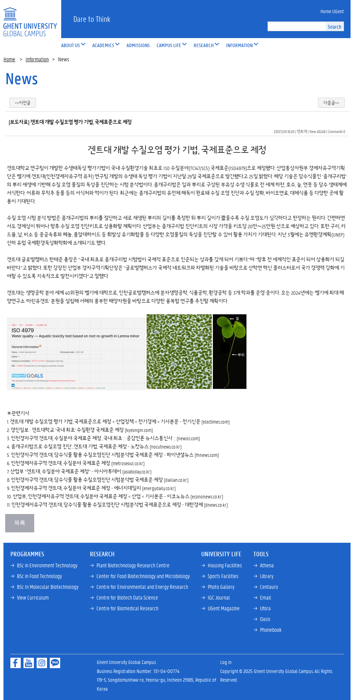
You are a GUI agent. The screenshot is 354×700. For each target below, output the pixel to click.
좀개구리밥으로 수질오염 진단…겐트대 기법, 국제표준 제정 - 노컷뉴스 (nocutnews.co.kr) (96, 446)
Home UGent (332, 11)
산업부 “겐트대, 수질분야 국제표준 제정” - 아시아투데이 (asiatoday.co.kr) (80, 471)
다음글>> (331, 103)
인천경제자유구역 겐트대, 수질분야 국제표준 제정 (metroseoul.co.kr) (78, 463)
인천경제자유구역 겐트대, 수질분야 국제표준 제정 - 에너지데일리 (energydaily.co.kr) (93, 488)
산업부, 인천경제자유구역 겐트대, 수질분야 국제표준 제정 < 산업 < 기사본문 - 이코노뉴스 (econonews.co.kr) (118, 496)
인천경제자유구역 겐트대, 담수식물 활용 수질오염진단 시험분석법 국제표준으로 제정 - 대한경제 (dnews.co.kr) (119, 504)
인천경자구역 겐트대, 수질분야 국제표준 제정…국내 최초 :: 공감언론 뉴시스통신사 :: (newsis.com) (105, 438)
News (21, 78)
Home (9, 59)
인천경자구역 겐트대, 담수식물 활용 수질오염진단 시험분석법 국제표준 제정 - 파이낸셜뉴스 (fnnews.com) (115, 454)
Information (37, 59)
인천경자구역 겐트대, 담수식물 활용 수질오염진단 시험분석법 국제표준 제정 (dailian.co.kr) (99, 479)
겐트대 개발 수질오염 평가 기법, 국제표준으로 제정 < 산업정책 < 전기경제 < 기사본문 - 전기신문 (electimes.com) (120, 421)
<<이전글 (22, 103)
